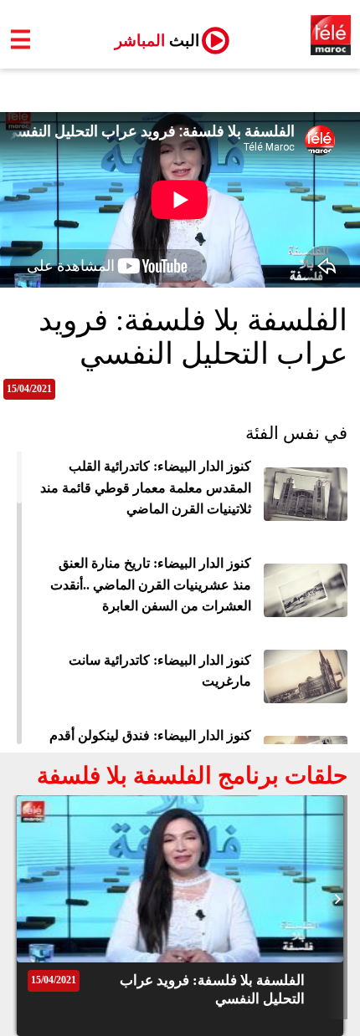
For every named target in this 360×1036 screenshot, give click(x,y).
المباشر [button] (150, 40)
